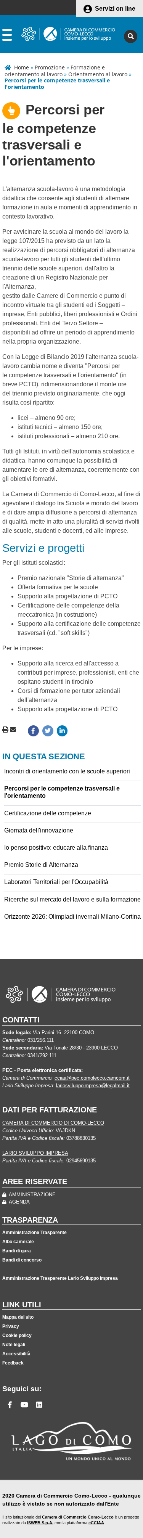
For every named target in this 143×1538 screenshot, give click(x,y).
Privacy (10, 1326)
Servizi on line (115, 8)
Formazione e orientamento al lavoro (55, 71)
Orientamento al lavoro (97, 74)
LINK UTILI (21, 1304)
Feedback (13, 1363)
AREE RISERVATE (34, 1181)
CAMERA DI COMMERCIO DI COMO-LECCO (53, 1123)
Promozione (50, 67)
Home (21, 67)
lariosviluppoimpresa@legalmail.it (93, 1085)
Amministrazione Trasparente (34, 1232)
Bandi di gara (16, 1251)
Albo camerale (18, 1241)
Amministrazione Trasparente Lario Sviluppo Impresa (60, 1278)
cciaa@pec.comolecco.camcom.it (92, 1078)
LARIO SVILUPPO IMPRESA (35, 1153)
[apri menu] (7, 36)
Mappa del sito (18, 1317)
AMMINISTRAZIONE (32, 1194)
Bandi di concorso (22, 1260)
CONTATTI (21, 1020)
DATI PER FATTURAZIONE (49, 1110)
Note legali (13, 1344)
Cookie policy (17, 1335)
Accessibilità (16, 1353)
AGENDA (19, 1202)
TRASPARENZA (30, 1220)
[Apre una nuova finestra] (33, 730)
